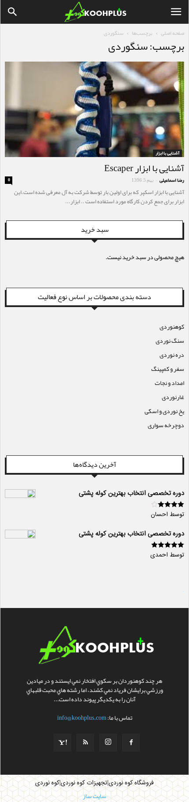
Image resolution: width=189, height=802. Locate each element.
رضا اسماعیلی (172, 180)
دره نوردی (172, 354)
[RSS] (85, 742)
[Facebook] (131, 742)
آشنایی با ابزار (167, 153)
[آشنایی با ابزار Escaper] (94, 109)
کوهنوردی (172, 326)
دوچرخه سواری (166, 425)
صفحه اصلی (172, 33)
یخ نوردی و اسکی (164, 411)
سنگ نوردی (170, 340)
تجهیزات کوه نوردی (84, 783)
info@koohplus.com (81, 717)
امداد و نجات (169, 383)
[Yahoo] (62, 742)
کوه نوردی (47, 783)
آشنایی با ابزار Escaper (144, 168)
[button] (12, 12)
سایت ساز (183, 591)
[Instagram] (108, 742)
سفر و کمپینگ (167, 369)
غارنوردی (173, 397)
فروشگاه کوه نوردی (131, 783)
